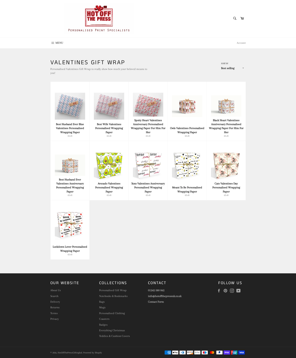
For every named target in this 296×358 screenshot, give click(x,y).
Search (54, 296)
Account (241, 42)
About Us (55, 290)
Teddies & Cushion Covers (114, 336)
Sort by (224, 63)
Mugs (102, 307)
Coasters (104, 318)
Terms (54, 313)
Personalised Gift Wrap (113, 290)
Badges (103, 324)
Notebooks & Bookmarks (113, 296)
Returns (55, 307)
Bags (102, 301)
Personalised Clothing (112, 313)
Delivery (55, 301)
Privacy (54, 318)
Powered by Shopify (92, 352)
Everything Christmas (112, 330)
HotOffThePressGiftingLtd (70, 352)
